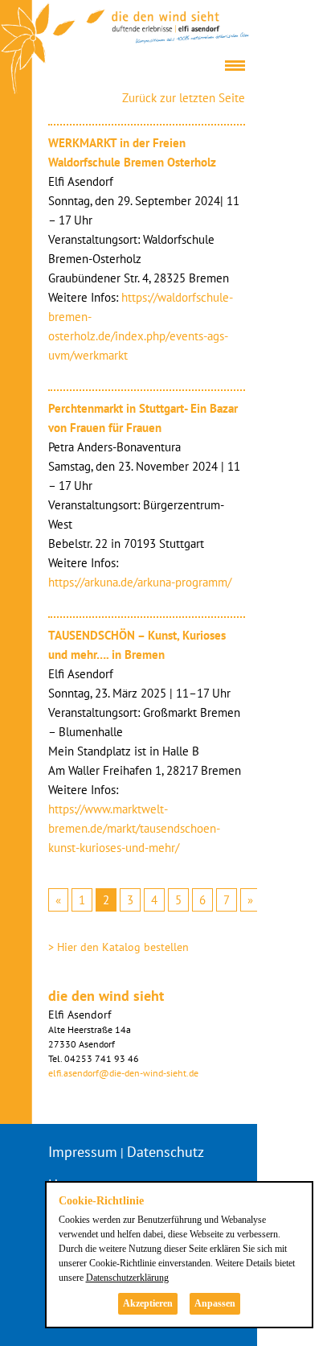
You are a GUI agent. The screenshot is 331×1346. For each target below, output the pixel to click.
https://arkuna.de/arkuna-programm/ (139, 582)
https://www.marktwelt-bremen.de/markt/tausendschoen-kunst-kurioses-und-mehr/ (134, 828)
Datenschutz (165, 1151)
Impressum (82, 1151)
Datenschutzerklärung (127, 1277)
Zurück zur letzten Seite (183, 97)
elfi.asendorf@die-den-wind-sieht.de (123, 1073)
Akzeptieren (148, 1303)
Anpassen (214, 1303)
